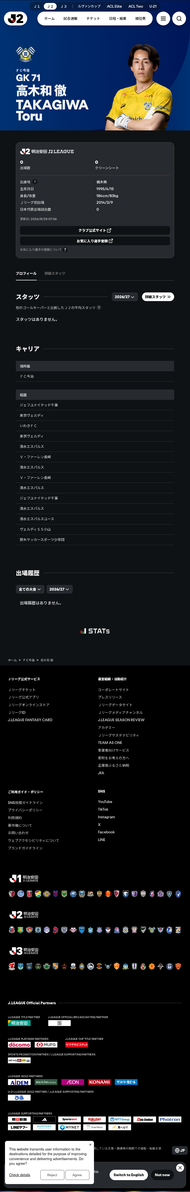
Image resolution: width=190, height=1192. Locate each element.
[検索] (179, 18)
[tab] (26, 273)
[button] (163, 18)
